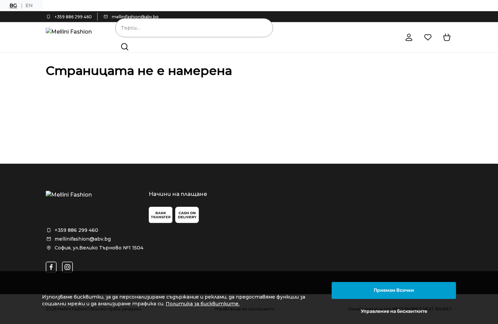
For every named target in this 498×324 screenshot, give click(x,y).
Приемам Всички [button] (394, 290)
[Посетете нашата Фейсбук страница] (51, 267)
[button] (124, 46)
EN (29, 5)
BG (13, 5)
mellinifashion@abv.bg (135, 16)
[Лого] (71, 37)
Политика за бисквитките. (203, 304)
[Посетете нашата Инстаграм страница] (67, 267)
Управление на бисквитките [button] (394, 311)
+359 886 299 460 (73, 16)
